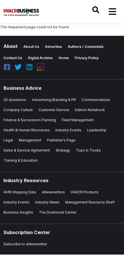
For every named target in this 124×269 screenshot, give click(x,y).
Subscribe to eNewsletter (25, 244)
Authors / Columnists (86, 46)
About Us (31, 46)
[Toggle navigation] (112, 11)
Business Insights (18, 212)
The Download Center (57, 212)
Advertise (53, 46)
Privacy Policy (87, 58)
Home (64, 58)
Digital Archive (40, 58)
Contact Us (12, 58)
